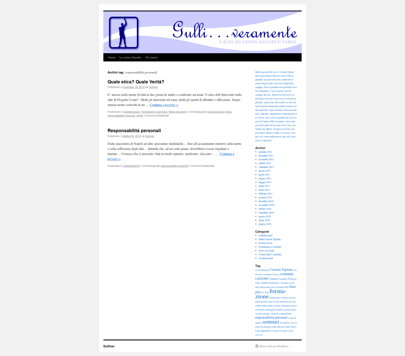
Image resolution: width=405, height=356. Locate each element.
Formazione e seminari (154, 111)
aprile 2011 (264, 186)
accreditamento (262, 269)
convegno (284, 282)
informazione (261, 301)
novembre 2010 (266, 205)
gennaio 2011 (265, 197)
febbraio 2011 (266, 193)
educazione (265, 286)
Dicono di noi (265, 243)
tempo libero (290, 326)
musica (294, 305)
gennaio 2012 (265, 151)
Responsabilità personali (134, 130)
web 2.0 (258, 334)
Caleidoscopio (131, 111)
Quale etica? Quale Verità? (136, 81)
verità (139, 115)
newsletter (260, 309)
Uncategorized (266, 258)
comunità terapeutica (269, 282)
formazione (271, 293)
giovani (292, 297)
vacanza (275, 330)
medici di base (274, 305)
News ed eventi (177, 111)
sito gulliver (285, 322)
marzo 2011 (264, 189)
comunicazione (216, 111)
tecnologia (265, 326)
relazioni (274, 313)
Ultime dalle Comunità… (271, 254)
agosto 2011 (265, 170)
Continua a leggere (164, 104)
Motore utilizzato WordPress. (274, 346)
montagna (285, 305)
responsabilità (285, 313)
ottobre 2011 (265, 163)
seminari (270, 321)
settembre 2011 (266, 166)
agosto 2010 (265, 216)
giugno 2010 (265, 224)
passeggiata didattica (274, 309)
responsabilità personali (121, 115)
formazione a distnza (278, 297)
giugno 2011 (265, 178)
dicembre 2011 (266, 155)
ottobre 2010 (265, 208)
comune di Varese (271, 274)
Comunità (273, 278)
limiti (264, 305)
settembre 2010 (266, 212)
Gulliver (153, 87)
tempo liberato (277, 326)
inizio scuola (273, 301)
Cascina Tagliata (281, 269)
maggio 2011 (265, 182)
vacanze (284, 330)
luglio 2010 (264, 220)
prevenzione (264, 313)
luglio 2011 (264, 174)
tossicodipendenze (263, 330)
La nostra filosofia (130, 57)
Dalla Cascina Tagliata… (271, 239)
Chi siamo (151, 57)
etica (229, 111)
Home (111, 57)
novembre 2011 (266, 159)
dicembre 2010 (266, 201)
